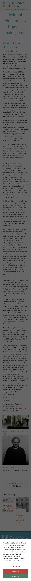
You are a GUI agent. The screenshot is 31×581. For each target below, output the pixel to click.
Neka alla (15, 571)
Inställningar (15, 567)
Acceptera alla (15, 576)
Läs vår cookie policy (17, 561)
